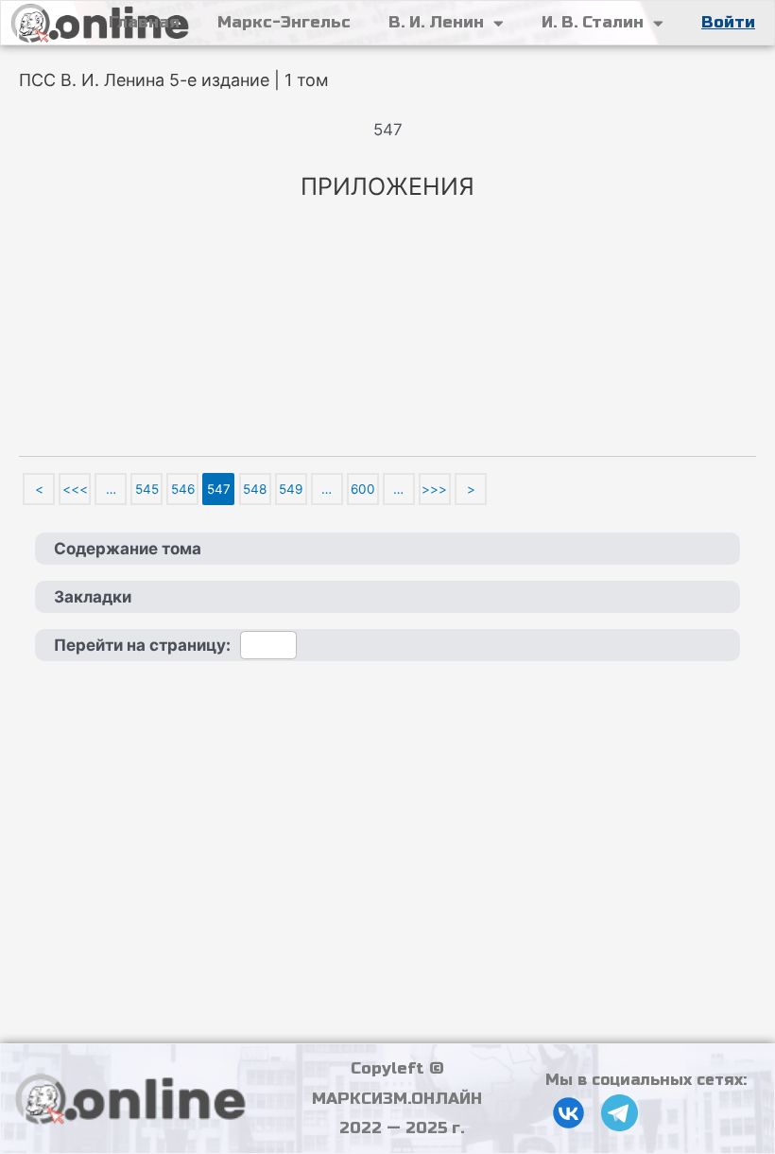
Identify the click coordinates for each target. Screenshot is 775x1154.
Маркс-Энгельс (284, 22)
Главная (144, 22)
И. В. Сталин (593, 22)
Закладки (92, 596)
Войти (728, 22)
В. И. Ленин (436, 22)
